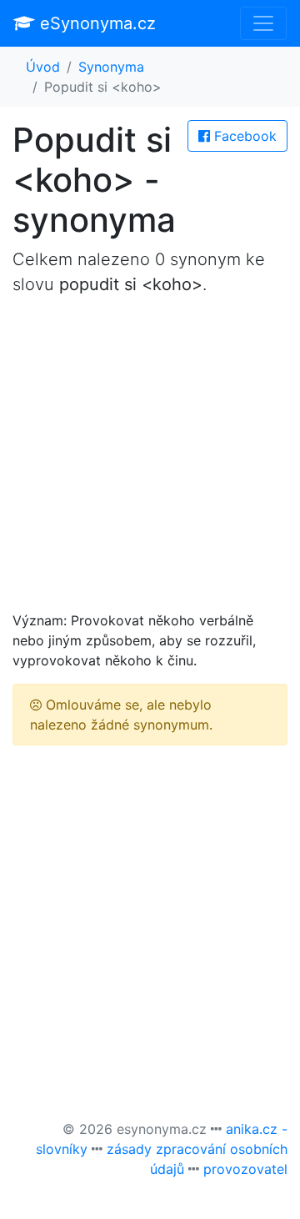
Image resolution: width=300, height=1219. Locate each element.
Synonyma (111, 66)
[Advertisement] (150, 460)
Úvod (43, 66)
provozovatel (245, 1169)
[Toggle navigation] (263, 23)
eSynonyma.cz (95, 23)
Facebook (243, 136)
